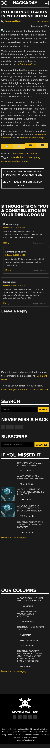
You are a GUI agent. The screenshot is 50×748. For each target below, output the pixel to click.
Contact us (21, 427)
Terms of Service (14, 735)
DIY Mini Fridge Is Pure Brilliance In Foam (22, 184)
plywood (5, 161)
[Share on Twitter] (6, 26)
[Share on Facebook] (2, 26)
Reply (6, 242)
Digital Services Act (29, 735)
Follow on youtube (12, 427)
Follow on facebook (3, 427)
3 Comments (42, 21)
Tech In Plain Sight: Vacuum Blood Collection (28, 614)
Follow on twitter (8, 427)
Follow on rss (17, 427)
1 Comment (25, 635)
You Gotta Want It (27, 640)
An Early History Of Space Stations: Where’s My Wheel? (30, 492)
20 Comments (27, 516)
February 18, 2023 (40, 26)
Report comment (39, 243)
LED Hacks (31, 153)
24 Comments (27, 499)
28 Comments (27, 532)
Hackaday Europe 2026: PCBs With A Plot (30, 464)
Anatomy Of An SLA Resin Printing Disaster (30, 477)
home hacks (18, 153)
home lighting (33, 157)
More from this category (14, 537)
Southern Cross (20, 161)
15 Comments (26, 484)
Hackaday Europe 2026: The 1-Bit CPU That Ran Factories (30, 525)
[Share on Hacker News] (10, 26)
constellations (17, 157)
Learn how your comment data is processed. (24, 389)
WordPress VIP (30, 740)
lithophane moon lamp (32, 137)
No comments (27, 470)
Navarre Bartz (13, 21)
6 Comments (26, 666)
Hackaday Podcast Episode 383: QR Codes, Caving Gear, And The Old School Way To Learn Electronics (29, 656)
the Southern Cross (26, 64)
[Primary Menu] (46, 3)
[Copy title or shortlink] (17, 26)
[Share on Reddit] (13, 26)
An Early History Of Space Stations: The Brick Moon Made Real (30, 508)
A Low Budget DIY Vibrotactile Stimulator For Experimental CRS (22, 173)
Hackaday (25, 3)
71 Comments (26, 606)
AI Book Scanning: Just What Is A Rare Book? (30, 599)
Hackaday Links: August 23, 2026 (30, 628)
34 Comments (27, 621)
